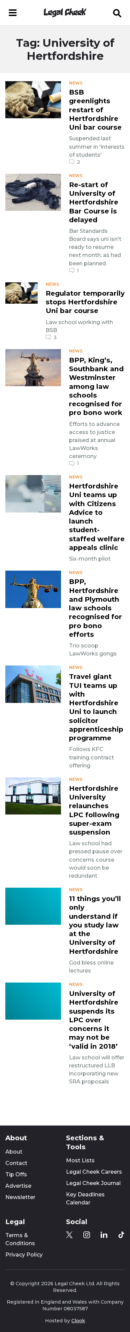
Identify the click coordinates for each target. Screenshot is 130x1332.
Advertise (18, 1186)
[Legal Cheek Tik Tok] (121, 1234)
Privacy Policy (24, 1254)
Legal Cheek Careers (94, 1172)
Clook (78, 1321)
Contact (16, 1163)
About (13, 1152)
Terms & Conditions (20, 1239)
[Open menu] (12, 12)
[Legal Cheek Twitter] (69, 1234)
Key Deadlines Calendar (85, 1198)
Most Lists (80, 1160)
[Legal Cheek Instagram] (86, 1234)
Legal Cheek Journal (93, 1183)
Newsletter (20, 1197)
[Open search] (117, 12)
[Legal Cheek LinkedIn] (104, 1234)
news (75, 83)
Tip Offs (16, 1174)
